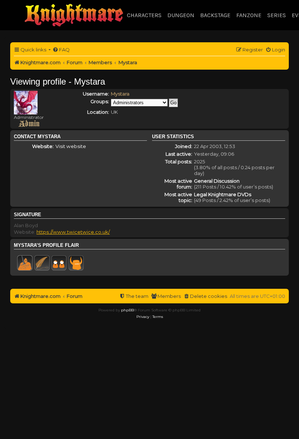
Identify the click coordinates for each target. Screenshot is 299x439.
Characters (144, 15)
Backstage (215, 15)
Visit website (70, 146)
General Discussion (217, 181)
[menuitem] (61, 49)
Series (276, 15)
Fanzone (248, 15)
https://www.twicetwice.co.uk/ (73, 232)
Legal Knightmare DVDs (222, 194)
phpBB (127, 310)
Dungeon (180, 15)
